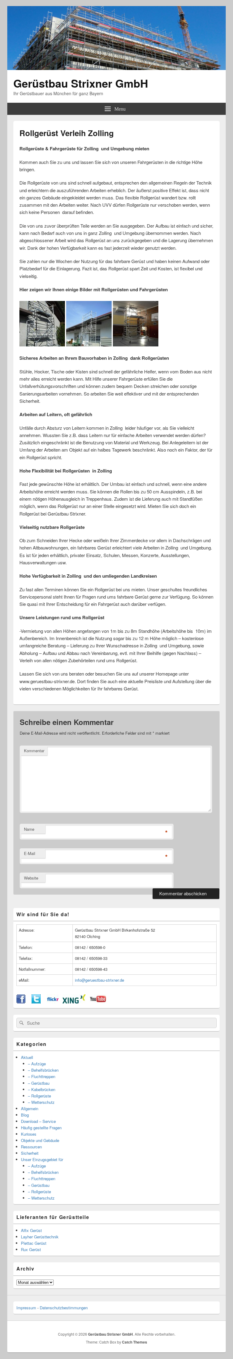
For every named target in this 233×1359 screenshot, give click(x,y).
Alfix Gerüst (31, 1230)
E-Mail (29, 853)
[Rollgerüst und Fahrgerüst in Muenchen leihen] (42, 344)
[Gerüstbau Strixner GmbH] (116, 68)
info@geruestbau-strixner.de (99, 980)
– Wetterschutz (41, 1102)
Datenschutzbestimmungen (64, 1308)
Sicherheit (30, 1153)
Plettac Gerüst (33, 1243)
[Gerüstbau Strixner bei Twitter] (36, 1002)
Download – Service (38, 1121)
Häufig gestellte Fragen (41, 1127)
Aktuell (27, 1057)
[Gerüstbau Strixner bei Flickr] (53, 1002)
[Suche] (20, 1023)
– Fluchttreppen (41, 1076)
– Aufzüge (37, 1064)
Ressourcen (31, 1147)
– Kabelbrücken (41, 1089)
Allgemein (29, 1108)
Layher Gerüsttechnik (40, 1237)
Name (29, 829)
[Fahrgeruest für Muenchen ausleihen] (89, 344)
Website (31, 878)
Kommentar (34, 750)
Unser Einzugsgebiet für (42, 1159)
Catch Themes (134, 1342)
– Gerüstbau (38, 1083)
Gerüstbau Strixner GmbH (80, 83)
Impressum (26, 1308)
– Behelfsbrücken (43, 1070)
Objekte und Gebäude (40, 1140)
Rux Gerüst (31, 1249)
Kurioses (28, 1134)
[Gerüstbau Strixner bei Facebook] (20, 1002)
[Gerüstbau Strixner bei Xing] (74, 1002)
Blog (25, 1115)
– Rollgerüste (39, 1096)
